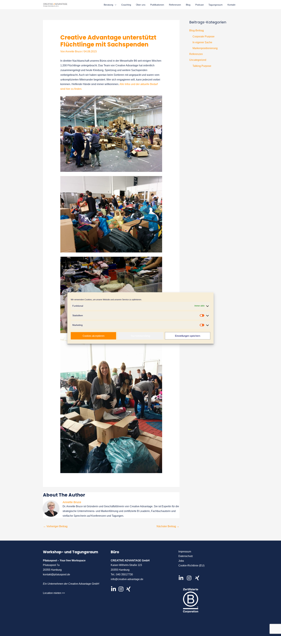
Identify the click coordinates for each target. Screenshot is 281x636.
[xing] (198, 578)
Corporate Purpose (203, 36)
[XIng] (128, 589)
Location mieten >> (54, 593)
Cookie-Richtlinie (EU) (191, 565)
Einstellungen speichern (187, 335)
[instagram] (190, 578)
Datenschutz (185, 556)
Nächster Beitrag (168, 526)
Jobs (181, 560)
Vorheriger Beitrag (55, 526)
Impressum (184, 551)
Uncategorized (197, 60)
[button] (114, 5)
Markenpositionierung (205, 48)
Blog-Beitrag (196, 30)
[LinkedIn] (113, 589)
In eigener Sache (202, 42)
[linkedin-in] (182, 578)
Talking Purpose (202, 66)
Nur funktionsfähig (140, 335)
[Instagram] (121, 589)
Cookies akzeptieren (93, 335)
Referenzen (196, 54)
